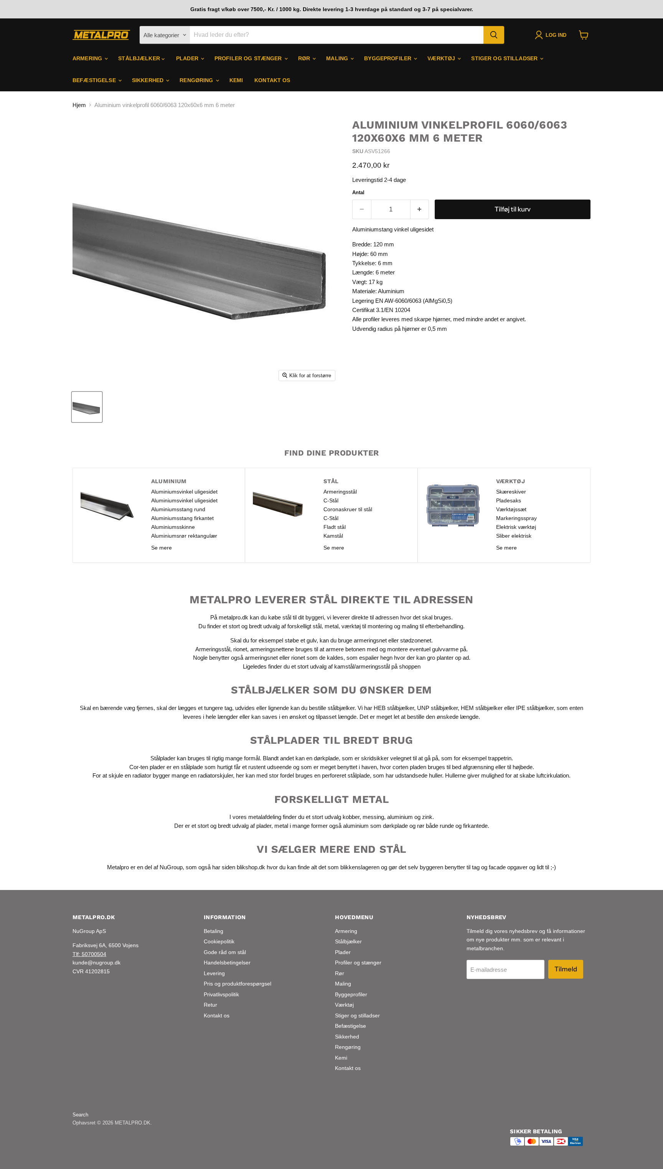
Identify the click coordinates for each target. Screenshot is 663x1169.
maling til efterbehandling (432, 626)
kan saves (264, 716)
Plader (188, 58)
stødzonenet (415, 640)
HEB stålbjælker (394, 708)
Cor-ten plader (147, 767)
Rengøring (197, 80)
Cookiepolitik (219, 941)
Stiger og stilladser (505, 58)
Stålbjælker (140, 58)
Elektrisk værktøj (516, 527)
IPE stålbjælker (535, 708)
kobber (351, 817)
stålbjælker (341, 708)
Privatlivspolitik (221, 994)
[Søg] (493, 35)
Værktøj (442, 58)
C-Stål (330, 500)
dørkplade (326, 758)
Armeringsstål (340, 492)
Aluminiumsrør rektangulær (184, 536)
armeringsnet (371, 640)
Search (80, 1115)
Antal (358, 192)
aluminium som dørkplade (375, 825)
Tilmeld (565, 969)
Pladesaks (508, 500)
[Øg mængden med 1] (420, 209)
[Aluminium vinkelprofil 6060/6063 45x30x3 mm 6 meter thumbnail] (87, 407)
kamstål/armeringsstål (362, 666)
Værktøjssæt (511, 509)
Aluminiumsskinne (173, 527)
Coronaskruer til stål (347, 509)
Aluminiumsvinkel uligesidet (184, 492)
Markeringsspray (516, 518)
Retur (210, 1005)
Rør (305, 58)
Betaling (213, 931)
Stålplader (162, 758)
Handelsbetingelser (227, 962)
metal (331, 626)
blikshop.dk (251, 867)
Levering (214, 973)
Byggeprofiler (388, 58)
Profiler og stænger (249, 58)
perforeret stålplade (346, 775)
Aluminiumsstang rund (178, 509)
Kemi (236, 80)
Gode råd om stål (225, 952)
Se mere (161, 548)
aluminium (400, 817)
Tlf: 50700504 (89, 954)
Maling (338, 58)
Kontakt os (272, 80)
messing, (374, 817)
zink (427, 817)
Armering (88, 58)
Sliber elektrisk (513, 536)
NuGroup (171, 867)
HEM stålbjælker (482, 708)
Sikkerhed (148, 80)
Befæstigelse (95, 80)
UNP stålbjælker (437, 708)
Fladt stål (334, 527)
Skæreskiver (511, 492)
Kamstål (333, 536)
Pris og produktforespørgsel (237, 984)
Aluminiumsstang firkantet (182, 518)
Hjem (79, 105)
